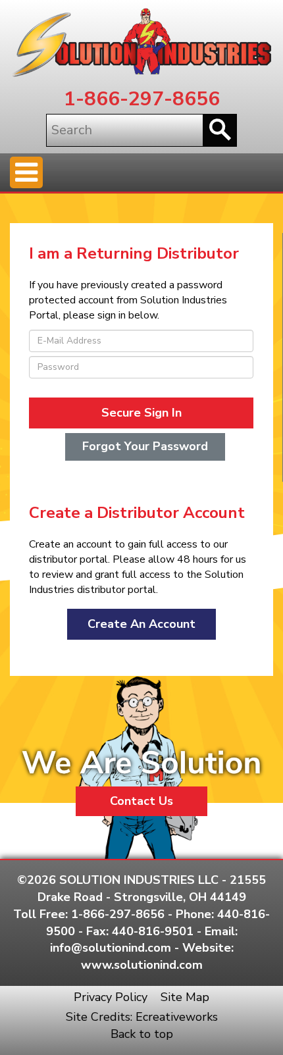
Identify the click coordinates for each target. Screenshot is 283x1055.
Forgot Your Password (145, 446)
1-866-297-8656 (142, 99)
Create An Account (141, 624)
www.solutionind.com (142, 965)
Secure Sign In (141, 413)
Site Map (185, 997)
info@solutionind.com (110, 948)
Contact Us (141, 801)
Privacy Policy (110, 997)
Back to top (142, 1034)
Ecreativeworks (177, 1017)
